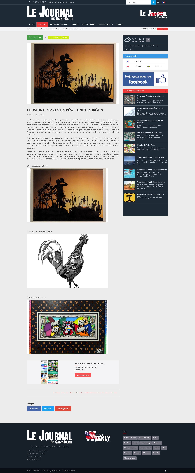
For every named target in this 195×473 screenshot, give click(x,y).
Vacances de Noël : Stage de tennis (151, 182)
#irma (135, 443)
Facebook (34, 409)
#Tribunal (146, 453)
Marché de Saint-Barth (146, 145)
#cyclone (127, 443)
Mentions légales (69, 471)
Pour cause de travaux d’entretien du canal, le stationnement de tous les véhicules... (150, 137)
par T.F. (31, 115)
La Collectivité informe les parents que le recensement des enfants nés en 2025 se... (152, 114)
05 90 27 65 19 (40, 2)
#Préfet (156, 448)
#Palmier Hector (144, 438)
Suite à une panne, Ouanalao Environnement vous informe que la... (150, 212)
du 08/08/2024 (89, 363)
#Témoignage (145, 443)
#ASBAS (156, 453)
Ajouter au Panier (83, 375)
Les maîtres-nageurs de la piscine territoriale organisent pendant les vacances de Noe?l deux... (149, 174)
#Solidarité (157, 443)
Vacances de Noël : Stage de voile (150, 157)
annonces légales (105, 24)
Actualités (42, 24)
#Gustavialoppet (129, 458)
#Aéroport (127, 453)
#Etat (164, 448)
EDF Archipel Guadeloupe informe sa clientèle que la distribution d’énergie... (150, 101)
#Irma (155, 438)
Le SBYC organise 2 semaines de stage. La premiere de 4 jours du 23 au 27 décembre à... (152, 162)
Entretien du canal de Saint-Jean (150, 133)
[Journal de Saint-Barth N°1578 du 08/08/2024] (49, 372)
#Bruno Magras (145, 448)
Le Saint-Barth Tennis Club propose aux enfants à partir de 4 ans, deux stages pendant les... (151, 186)
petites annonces (88, 24)
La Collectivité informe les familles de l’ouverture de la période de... (150, 126)
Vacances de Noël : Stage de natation (152, 170)
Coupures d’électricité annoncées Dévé (150, 97)
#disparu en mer (130, 438)
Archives (74, 24)
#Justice (137, 453)
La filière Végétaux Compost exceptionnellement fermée (148, 208)
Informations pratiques (59, 24)
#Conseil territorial (130, 448)
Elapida (43, 471)
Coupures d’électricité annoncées (150, 194)
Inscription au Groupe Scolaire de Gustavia (150, 121)
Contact (119, 24)
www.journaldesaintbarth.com (62, 2)
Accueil (32, 24)
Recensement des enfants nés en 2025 (150, 109)
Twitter (48, 409)
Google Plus (64, 409)
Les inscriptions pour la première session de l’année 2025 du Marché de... (151, 149)
